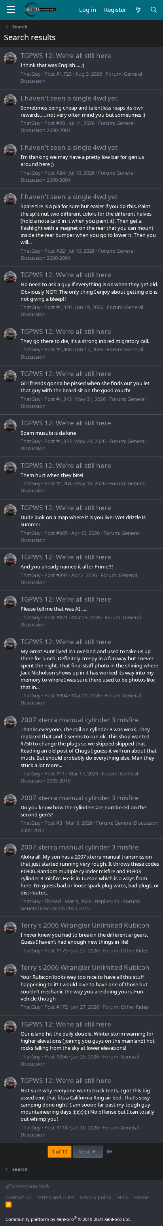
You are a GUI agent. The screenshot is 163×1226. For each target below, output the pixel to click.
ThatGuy (31, 73)
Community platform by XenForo (68, 1219)
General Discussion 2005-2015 (55, 908)
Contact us (18, 1197)
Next (84, 1151)
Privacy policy (96, 1197)
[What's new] (138, 9)
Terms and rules (55, 1197)
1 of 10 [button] (59, 1151)
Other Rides (134, 950)
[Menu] (11, 10)
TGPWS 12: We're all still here (66, 55)
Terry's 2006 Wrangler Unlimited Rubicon (85, 925)
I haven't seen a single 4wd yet (69, 97)
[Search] (153, 9)
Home (141, 1197)
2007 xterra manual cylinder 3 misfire (80, 719)
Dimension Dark (30, 1186)
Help (123, 1197)
